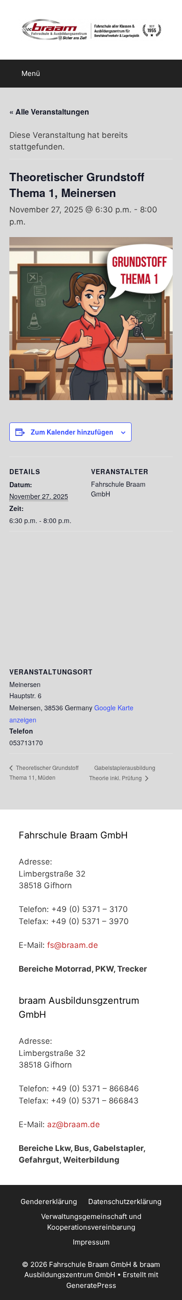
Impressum (91, 1242)
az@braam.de (73, 1124)
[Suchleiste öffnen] (168, 74)
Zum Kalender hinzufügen (72, 431)
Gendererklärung (49, 1201)
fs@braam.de (72, 945)
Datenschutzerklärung (124, 1201)
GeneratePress (91, 1285)
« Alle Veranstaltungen (49, 111)
